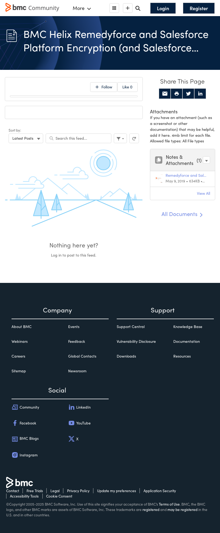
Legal (55, 490)
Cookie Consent (59, 496)
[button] (206, 160)
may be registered (182, 509)
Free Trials (35, 490)
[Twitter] (188, 94)
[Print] (176, 94)
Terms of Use (169, 504)
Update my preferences (116, 490)
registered (150, 509)
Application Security (160, 490)
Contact (12, 490)
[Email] (164, 94)
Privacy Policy (78, 490)
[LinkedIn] (200, 94)
